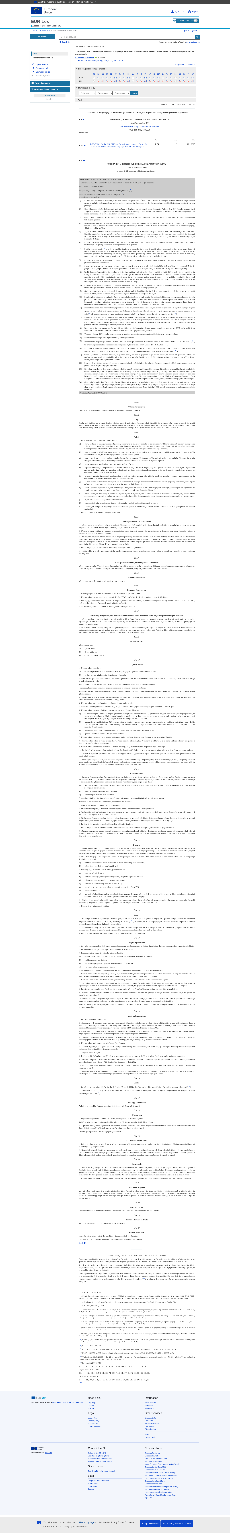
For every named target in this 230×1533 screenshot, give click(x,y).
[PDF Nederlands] (163, 81)
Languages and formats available (92, 69)
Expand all (180, 65)
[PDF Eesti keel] (115, 81)
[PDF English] (124, 81)
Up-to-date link (42, 64)
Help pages (92, 1403)
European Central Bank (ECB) (155, 1467)
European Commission (153, 1461)
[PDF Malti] (158, 81)
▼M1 (81, 1243)
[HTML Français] (128, 77)
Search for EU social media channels (102, 1471)
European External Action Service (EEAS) (160, 1473)
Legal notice (92, 1418)
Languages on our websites (98, 1481)
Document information (43, 58)
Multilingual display (86, 88)
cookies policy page (85, 1522)
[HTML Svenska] (193, 77)
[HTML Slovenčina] (180, 77)
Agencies (148, 1498)
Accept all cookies (150, 1523)
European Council (151, 1456)
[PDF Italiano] (141, 81)
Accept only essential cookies (177, 1523)
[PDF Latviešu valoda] (145, 81)
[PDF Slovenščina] (184, 81)
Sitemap (91, 1408)
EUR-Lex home (45, 30)
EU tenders (149, 1421)
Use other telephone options (98, 1456)
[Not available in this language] (94, 77)
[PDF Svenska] (193, 81)
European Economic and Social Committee (160, 1475)
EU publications (150, 1429)
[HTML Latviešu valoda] (145, 77)
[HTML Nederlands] (163, 77)
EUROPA (34, 30)
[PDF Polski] (167, 81)
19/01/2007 (50, 96)
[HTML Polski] (167, 77)
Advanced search (193, 42)
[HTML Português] (171, 77)
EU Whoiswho (150, 1426)
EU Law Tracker (151, 1437)
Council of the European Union (156, 1459)
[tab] (135, 69)
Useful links (149, 1408)
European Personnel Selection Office (158, 1492)
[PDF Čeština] (103, 81)
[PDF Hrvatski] (137, 81)
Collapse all (191, 65)
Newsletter (149, 1406)
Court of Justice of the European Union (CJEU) (162, 1464)
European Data (150, 1418)
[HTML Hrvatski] (137, 77)
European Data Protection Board (157, 1489)
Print (195, 31)
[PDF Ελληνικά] (120, 81)
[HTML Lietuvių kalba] (150, 77)
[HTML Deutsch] (111, 77)
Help (187, 31)
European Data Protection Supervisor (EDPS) (161, 1487)
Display (134, 93)
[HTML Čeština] (103, 77)
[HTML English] (124, 77)
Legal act (50, 99)
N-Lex (147, 1434)
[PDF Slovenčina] (180, 81)
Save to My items (43, 76)
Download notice (43, 72)
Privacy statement (95, 1426)
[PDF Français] (128, 81)
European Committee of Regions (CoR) (159, 1478)
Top (80, 1382)
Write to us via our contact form (100, 1459)
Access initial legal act (84, 57)
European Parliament (152, 1453)
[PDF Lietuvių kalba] (150, 81)
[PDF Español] (98, 81)
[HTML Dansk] (107, 77)
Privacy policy (93, 1483)
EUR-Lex (40, 21)
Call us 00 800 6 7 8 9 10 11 (98, 1453)
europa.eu (48, 1453)
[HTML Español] (98, 77)
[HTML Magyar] (154, 77)
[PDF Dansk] (107, 81)
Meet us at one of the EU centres (100, 1461)
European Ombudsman (153, 1484)
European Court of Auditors (155, 1470)
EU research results (152, 1424)
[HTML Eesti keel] (115, 77)
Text (35, 53)
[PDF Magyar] (154, 81)
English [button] (195, 12)
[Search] (197, 37)
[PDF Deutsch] (111, 81)
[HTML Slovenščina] (184, 77)
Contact (91, 1406)
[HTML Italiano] (141, 77)
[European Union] (37, 1448)
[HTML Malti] (158, 77)
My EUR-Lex (179, 12)
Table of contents (42, 83)
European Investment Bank (155, 1481)
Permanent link (42, 68)
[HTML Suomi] (188, 77)
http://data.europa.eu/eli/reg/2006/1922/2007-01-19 (100, 61)
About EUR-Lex (150, 1403)
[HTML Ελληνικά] (120, 77)
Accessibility (93, 1424)
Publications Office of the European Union (67, 1402)
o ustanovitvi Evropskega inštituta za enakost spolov (139, 127)
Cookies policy (93, 1421)
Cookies (91, 1489)
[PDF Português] (171, 81)
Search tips (65, 42)
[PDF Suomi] (188, 81)
